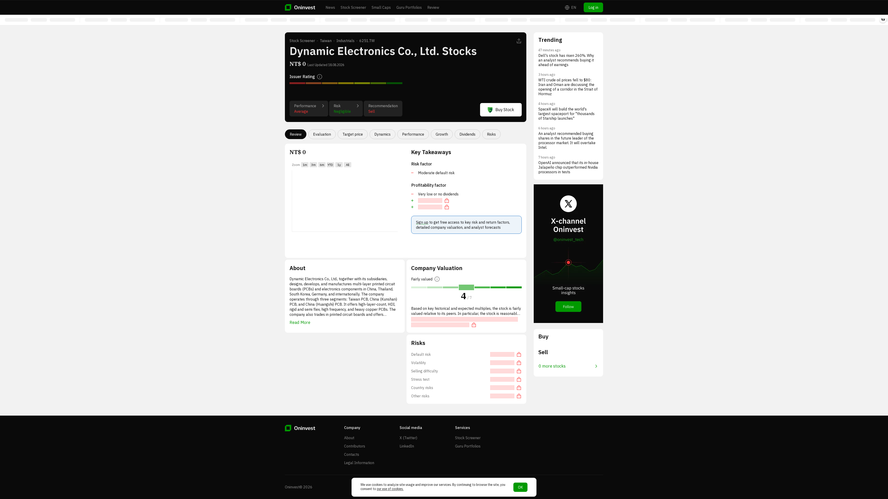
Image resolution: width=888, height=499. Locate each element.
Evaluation (322, 134)
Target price (352, 134)
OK (520, 487)
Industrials (345, 40)
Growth (442, 134)
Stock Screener (353, 7)
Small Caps (381, 7)
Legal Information (359, 462)
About (349, 437)
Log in (593, 7)
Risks (491, 134)
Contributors (354, 446)
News (330, 7)
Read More (300, 322)
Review (433, 7)
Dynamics (382, 134)
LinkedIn (407, 446)
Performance (413, 134)
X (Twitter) (408, 437)
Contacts (351, 454)
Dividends (467, 134)
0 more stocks (552, 366)
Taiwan (326, 40)
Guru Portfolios (409, 7)
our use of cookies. (390, 489)
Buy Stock (504, 109)
